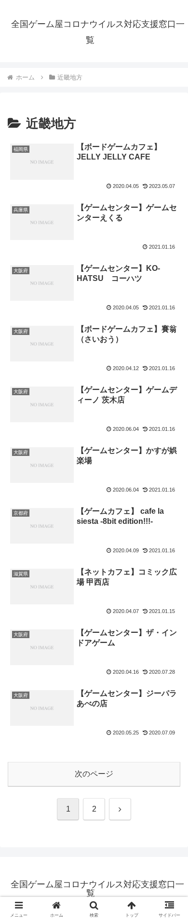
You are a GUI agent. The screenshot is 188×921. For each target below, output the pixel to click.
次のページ (94, 774)
